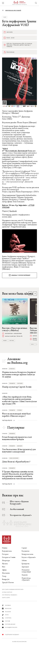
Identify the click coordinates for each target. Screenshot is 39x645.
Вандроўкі (5, 579)
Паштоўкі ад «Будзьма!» (26, 579)
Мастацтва (19, 383)
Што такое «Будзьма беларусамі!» (19, 502)
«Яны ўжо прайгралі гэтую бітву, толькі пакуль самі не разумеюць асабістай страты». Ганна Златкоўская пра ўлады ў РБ (19, 400)
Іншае (4, 17)
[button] (35, 293)
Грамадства (12, 383)
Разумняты (25, 551)
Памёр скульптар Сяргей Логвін (16, 386)
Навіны (4, 548)
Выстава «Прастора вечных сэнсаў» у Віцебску (14, 329)
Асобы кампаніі (17, 509)
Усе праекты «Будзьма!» (21, 515)
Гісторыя (19, 410)
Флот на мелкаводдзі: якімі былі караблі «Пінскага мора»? (16, 414)
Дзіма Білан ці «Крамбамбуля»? (16, 461)
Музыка (5, 563)
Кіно (3, 567)
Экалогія (25, 575)
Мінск (32, 344)
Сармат (24, 548)
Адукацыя (19, 445)
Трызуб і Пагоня (8, 582)
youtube (7, 621)
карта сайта (6, 597)
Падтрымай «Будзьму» (12, 634)
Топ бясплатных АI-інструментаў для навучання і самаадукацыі (19, 450)
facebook (13, 211)
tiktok (7, 614)
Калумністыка (7, 551)
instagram (8, 608)
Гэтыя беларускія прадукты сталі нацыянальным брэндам (17, 438)
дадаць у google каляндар (20, 275)
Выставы (12, 340)
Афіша (4, 570)
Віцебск (5, 340)
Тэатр (4, 576)
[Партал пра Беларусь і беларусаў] (19, 3)
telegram (8, 611)
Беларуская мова (27, 554)
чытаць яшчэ (7, 420)
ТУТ (10, 216)
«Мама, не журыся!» (13, 458)
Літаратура (11, 368)
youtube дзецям (10, 624)
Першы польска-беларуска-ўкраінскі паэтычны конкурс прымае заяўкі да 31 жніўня (18, 374)
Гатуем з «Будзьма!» (29, 557)
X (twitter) (8, 618)
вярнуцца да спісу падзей (13, 10)
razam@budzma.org (11, 627)
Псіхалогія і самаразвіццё (26, 571)
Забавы (24, 560)
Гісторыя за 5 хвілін (8, 557)
